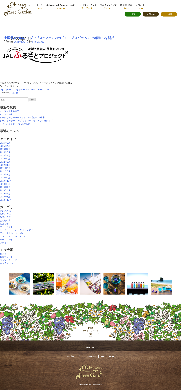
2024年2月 (5, 155)
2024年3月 (5, 152)
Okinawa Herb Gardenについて (60, 7)
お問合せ (151, 14)
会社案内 (70, 356)
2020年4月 (5, 178)
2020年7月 (5, 174)
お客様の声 (5, 220)
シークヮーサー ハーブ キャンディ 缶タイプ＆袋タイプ (26, 121)
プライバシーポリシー (87, 356)
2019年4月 (5, 190)
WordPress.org (7, 263)
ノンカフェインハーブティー (14, 236)
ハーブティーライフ (87, 7)
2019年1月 (5, 197)
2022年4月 (5, 159)
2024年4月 (5, 149)
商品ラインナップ (108, 7)
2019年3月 (5, 193)
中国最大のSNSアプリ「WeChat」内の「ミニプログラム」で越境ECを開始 (59, 38)
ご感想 (169, 14)
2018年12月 (5, 200)
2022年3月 (5, 162)
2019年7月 (5, 187)
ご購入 (132, 14)
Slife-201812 (38, 42)
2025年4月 (5, 146)
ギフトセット (6, 227)
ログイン (4, 254)
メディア (4, 243)
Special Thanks (107, 356)
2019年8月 (5, 184)
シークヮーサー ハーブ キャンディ (16, 230)
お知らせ (140, 7)
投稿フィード (6, 257)
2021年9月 (5, 168)
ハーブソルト (6, 114)
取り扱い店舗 (126, 7)
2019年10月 (5, 181)
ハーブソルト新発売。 (10, 111)
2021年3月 (5, 171)
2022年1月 (5, 165)
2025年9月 (5, 143)
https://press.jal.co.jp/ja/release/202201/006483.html (24, 89)
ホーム (39, 7)
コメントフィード (8, 260)
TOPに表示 (5, 211)
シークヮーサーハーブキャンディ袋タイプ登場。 (23, 117)
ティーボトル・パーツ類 (11, 233)
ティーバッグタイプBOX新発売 (15, 124)
